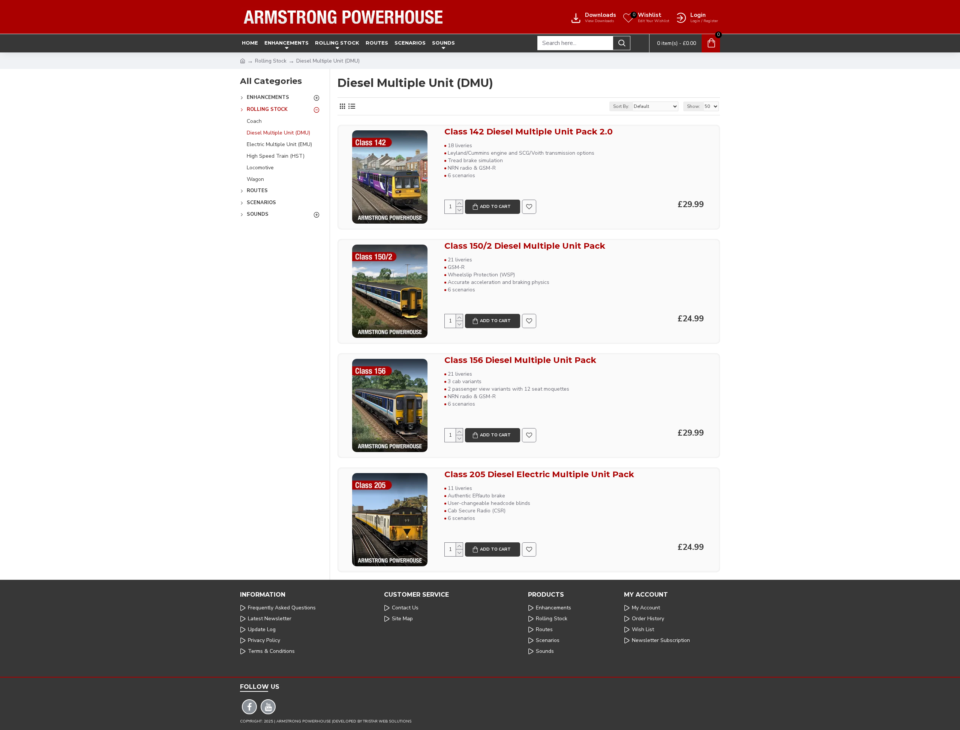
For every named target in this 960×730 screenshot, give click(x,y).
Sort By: (621, 106)
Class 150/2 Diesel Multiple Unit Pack (524, 246)
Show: (693, 106)
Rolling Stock (270, 60)
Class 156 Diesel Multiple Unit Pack (520, 360)
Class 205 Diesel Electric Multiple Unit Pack (539, 474)
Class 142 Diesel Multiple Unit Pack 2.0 (528, 132)
